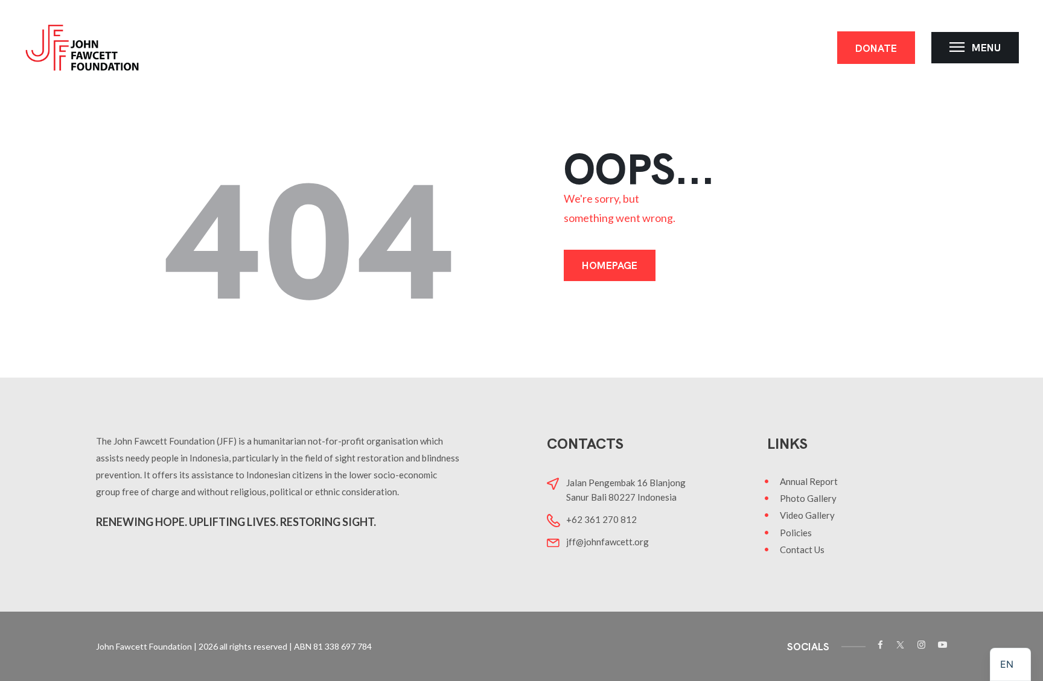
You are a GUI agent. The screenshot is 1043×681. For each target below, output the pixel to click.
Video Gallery (807, 515)
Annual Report (809, 481)
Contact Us (802, 549)
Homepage (609, 265)
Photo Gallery (808, 498)
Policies (796, 532)
